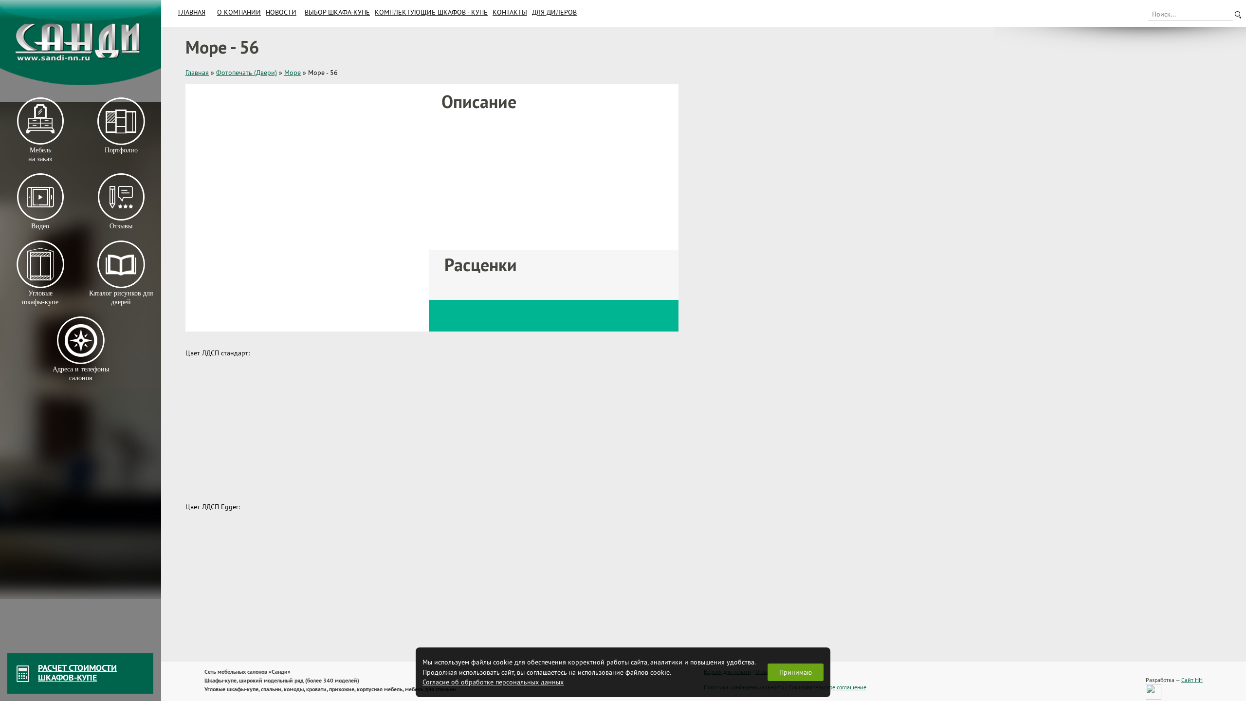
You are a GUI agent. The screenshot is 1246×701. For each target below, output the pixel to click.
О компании (239, 12)
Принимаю (795, 672)
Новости (281, 12)
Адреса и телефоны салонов (81, 374)
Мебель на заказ (40, 155)
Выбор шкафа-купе (337, 12)
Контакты (510, 12)
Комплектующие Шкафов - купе (431, 12)
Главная (191, 12)
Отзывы (121, 226)
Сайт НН (1192, 679)
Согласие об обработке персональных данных (493, 682)
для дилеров (554, 12)
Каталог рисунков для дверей (121, 298)
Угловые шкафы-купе (40, 298)
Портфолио (120, 150)
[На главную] (80, 42)
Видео (40, 226)
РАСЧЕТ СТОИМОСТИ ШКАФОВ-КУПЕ (77, 672)
